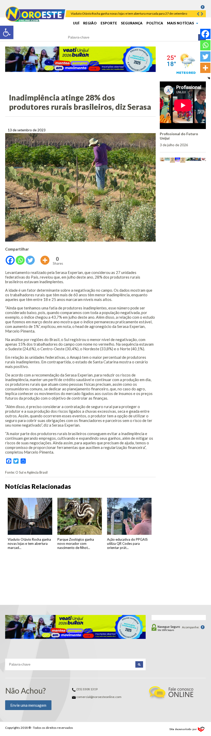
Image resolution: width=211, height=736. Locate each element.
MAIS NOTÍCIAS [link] (181, 23)
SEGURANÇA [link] (132, 23)
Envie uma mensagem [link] (28, 705)
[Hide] (209, 78)
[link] (6, 32)
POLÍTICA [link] (154, 23)
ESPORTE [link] (109, 23)
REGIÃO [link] (90, 23)
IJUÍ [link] (76, 23)
